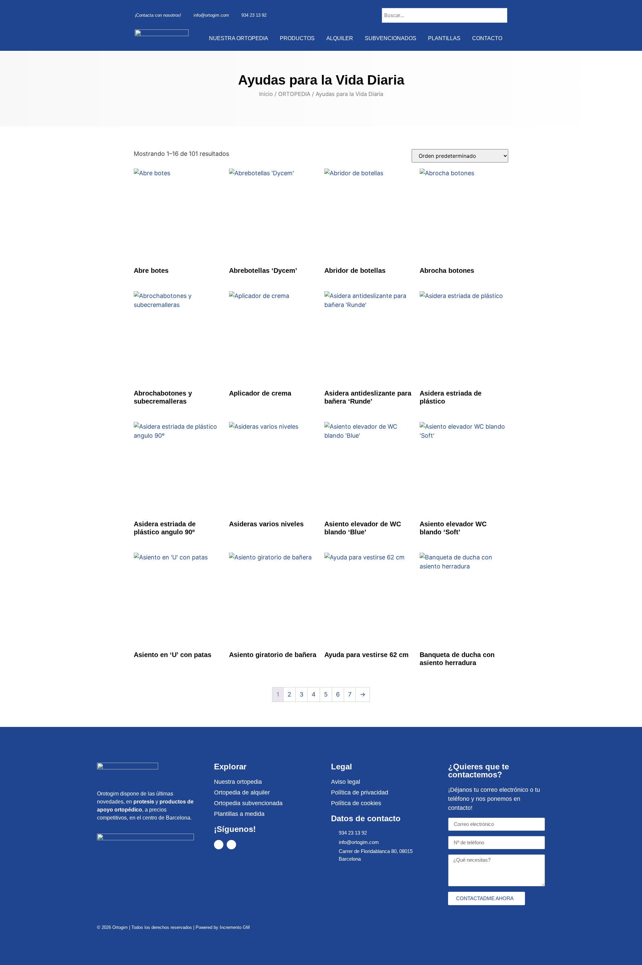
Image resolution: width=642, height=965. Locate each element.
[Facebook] (218, 844)
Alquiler (339, 38)
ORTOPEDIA (294, 94)
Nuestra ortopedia (238, 38)
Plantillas (444, 38)
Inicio (266, 94)
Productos (297, 38)
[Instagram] (231, 844)
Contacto (487, 38)
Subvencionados (390, 38)
